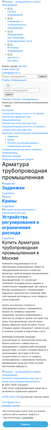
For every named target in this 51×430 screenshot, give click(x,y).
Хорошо (25, 424)
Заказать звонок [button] (11, 405)
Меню (7, 105)
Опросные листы (32, 378)
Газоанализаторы (11, 120)
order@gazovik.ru (11, 72)
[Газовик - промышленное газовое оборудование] (25, 3)
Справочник (23, 381)
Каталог (6, 378)
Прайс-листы (9, 381)
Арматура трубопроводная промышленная (25, 133)
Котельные (7, 110)
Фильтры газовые (11, 156)
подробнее (27, 417)
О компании (16, 378)
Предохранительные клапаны (18, 159)
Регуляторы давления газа (16, 116)
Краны (10, 139)
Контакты (35, 381)
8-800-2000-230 (11, 69)
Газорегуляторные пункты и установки (23, 113)
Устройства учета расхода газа (19, 123)
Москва (22, 66)
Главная (6, 99)
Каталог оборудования (25, 99)
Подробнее (8, 193)
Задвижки (12, 136)
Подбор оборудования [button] (14, 80)
